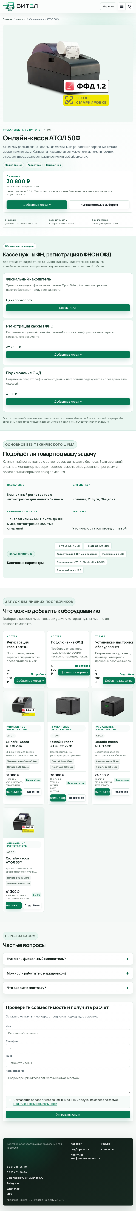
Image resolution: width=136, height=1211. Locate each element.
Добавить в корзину (37, 205)
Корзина (108, 6)
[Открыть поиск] (129, 6)
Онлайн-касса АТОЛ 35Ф (106, 744)
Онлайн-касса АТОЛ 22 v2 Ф (61, 744)
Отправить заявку (68, 1114)
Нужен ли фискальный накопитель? (36, 959)
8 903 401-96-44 (17, 1172)
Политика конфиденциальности (35, 1104)
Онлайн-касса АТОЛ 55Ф (17, 860)
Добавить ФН (68, 308)
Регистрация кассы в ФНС (18, 644)
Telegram (13, 1183)
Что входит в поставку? (26, 988)
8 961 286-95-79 (17, 1166)
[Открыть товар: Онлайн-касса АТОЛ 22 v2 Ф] (68, 706)
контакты (107, 1149)
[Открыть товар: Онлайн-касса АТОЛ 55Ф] (23, 823)
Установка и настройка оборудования (114, 644)
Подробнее (38, 674)
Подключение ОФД (67, 642)
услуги (105, 1143)
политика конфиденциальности (85, 1156)
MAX (9, 1194)
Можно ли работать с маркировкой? (36, 973)
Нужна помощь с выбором (99, 205)
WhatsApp (13, 1188)
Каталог (21, 19)
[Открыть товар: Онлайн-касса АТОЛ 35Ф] (112, 706)
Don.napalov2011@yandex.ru (25, 1177)
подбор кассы (80, 1149)
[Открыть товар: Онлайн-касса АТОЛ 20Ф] (23, 706)
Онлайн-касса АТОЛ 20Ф (17, 744)
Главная (7, 19)
